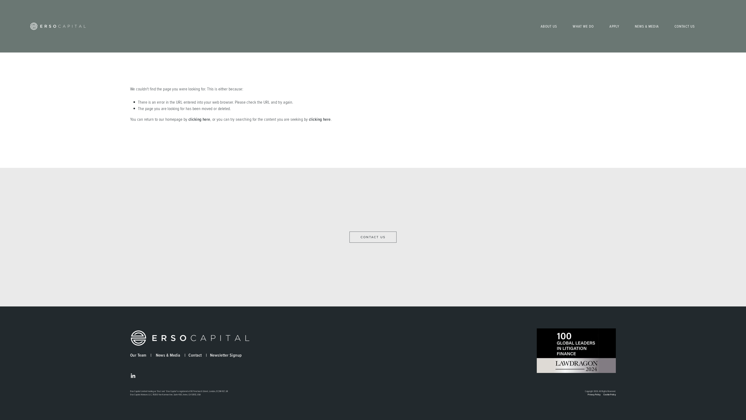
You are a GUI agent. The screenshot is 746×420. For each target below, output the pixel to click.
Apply (614, 26)
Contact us (373, 237)
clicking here (199, 119)
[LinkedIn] (133, 376)
